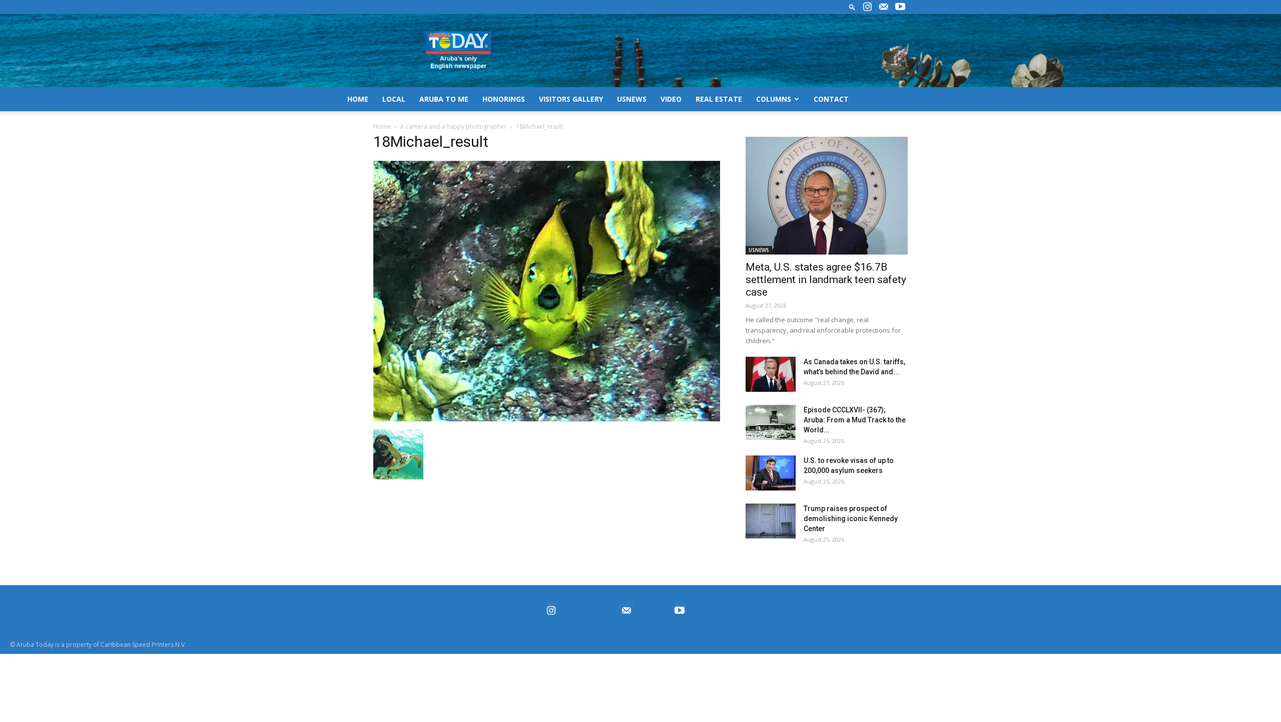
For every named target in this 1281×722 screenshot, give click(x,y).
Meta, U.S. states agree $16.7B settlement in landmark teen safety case (826, 279)
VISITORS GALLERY (571, 99)
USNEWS (632, 99)
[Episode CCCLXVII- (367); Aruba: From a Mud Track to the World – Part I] (771, 422)
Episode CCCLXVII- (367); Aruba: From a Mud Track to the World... (855, 420)
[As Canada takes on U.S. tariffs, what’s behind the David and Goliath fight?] (771, 374)
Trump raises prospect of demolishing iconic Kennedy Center (851, 519)
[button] (852, 7)
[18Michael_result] (546, 419)
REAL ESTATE (719, 99)
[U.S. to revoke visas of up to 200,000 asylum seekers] (771, 473)
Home (382, 126)
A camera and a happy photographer (453, 126)
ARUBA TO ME (443, 99)
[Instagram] (867, 7)
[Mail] (883, 7)
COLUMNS (773, 99)
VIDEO (671, 99)
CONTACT (831, 99)
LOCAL (393, 99)
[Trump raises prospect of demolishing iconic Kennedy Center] (771, 521)
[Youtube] (900, 7)
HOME (357, 99)
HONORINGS (503, 99)
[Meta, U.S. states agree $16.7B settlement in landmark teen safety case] (827, 196)
